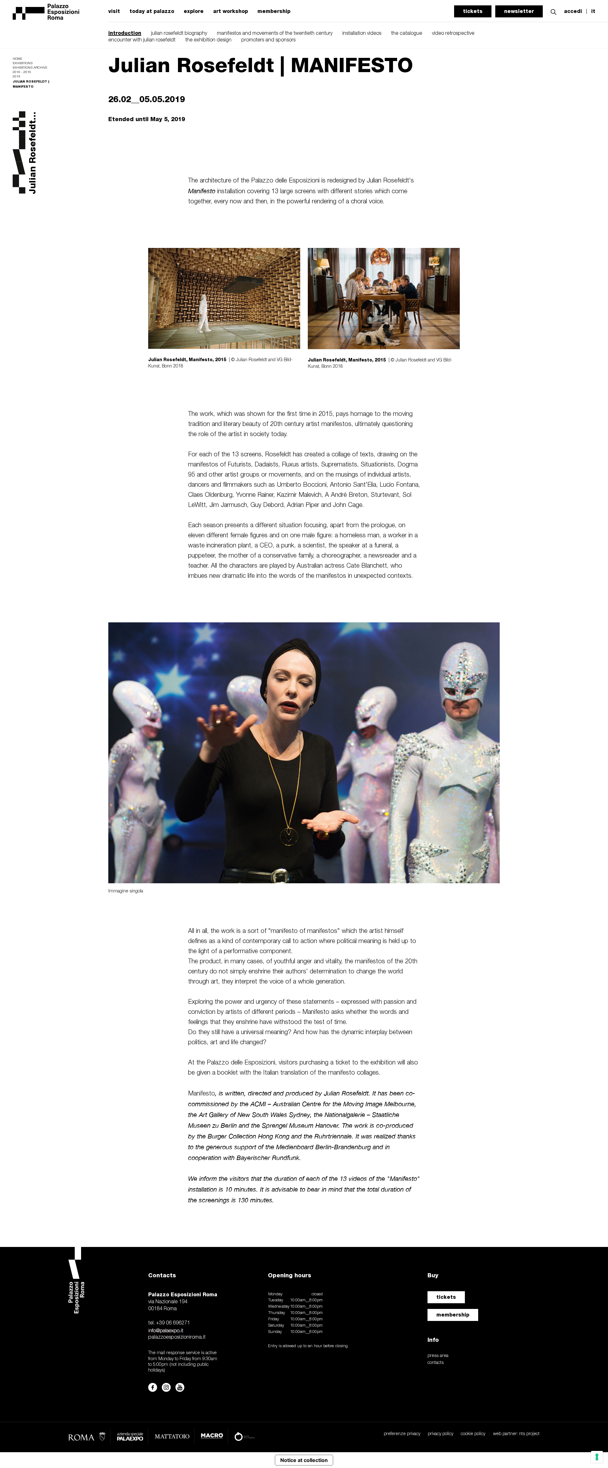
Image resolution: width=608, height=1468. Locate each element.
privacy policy (440, 1434)
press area (438, 1356)
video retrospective (453, 33)
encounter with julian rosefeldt (141, 40)
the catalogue (406, 33)
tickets (473, 11)
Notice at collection (304, 1460)
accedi (573, 11)
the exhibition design (208, 40)
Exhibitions (23, 63)
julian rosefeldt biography (179, 33)
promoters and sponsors (268, 40)
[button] (553, 11)
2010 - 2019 (22, 72)
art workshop (230, 11)
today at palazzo (152, 11)
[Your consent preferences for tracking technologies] (597, 1457)
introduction (124, 33)
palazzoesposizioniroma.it (177, 1337)
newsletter (519, 11)
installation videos (361, 33)
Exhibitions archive (30, 67)
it (593, 11)
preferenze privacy (402, 1434)
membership (273, 11)
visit (114, 11)
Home (17, 59)
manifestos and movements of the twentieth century (274, 33)
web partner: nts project (516, 1434)
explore (194, 11)
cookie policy (473, 1434)
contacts (436, 1363)
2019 (16, 76)
